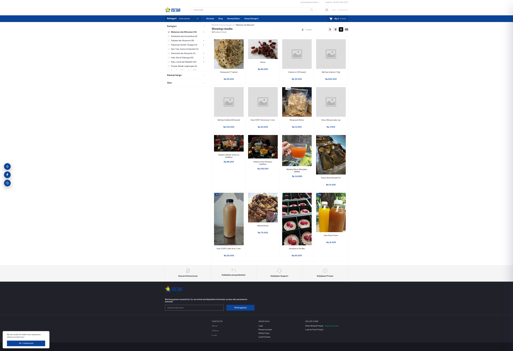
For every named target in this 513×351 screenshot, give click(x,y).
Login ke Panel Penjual (314, 330)
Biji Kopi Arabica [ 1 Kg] (331, 72)
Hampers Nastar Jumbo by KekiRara (228, 156)
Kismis (262, 62)
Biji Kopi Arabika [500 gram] (229, 120)
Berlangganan (240, 308)
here (22, 337)
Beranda (210, 19)
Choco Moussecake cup (331, 120)
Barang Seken (233, 19)
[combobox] (315, 30)
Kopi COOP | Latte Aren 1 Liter (229, 249)
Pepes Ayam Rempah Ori (331, 178)
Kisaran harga (174, 75)
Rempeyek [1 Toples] (228, 72)
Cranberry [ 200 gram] (297, 72)
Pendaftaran (343, 10)
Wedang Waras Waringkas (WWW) (297, 170)
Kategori (171, 26)
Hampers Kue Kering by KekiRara (262, 163)
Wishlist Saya (264, 333)
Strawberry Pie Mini (297, 249)
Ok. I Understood (26, 343)
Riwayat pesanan (265, 330)
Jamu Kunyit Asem (331, 235)
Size (169, 83)
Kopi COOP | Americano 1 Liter (263, 120)
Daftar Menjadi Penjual (309, 2)
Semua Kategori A (227, 25)
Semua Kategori (251, 19)
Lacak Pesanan (264, 337)
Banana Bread (262, 226)
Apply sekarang (331, 326)
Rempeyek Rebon (297, 120)
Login (334, 10)
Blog (221, 19)
